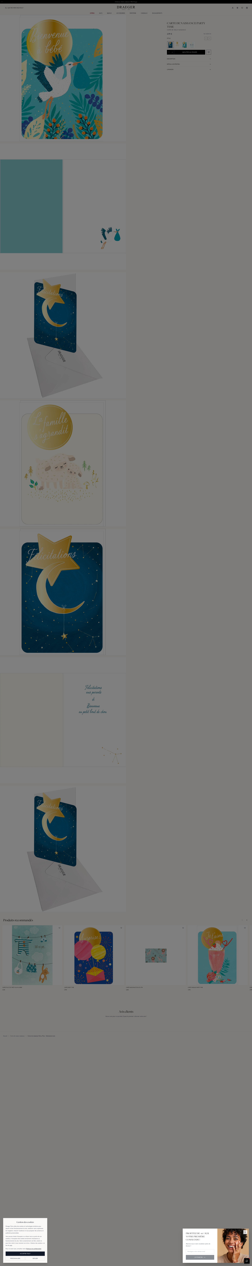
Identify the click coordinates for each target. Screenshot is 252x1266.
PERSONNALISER (15, 1258)
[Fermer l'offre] (245, 1232)
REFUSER (35, 1258)
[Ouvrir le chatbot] (247, 1261)
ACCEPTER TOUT (25, 1253)
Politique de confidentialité (33, 1249)
